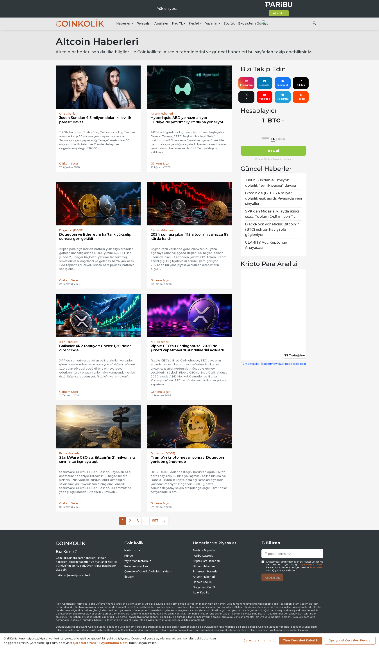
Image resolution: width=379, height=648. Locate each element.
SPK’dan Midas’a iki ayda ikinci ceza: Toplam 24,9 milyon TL (272, 214)
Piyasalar (144, 23)
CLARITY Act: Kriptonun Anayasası (266, 245)
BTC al (273, 151)
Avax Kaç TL (201, 592)
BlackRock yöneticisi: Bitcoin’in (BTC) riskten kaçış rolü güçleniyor (272, 229)
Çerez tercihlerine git (260, 640)
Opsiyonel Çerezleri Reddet (350, 640)
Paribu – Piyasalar (204, 550)
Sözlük (229, 23)
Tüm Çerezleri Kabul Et (300, 640)
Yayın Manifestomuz (137, 561)
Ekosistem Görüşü (253, 23)
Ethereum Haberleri (206, 571)
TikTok (301, 85)
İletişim (129, 576)
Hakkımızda (132, 550)
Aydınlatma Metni (311, 564)
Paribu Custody (203, 555)
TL (273, 139)
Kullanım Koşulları (136, 566)
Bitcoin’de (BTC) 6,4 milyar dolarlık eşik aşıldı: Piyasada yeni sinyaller (273, 198)
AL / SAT (278, 13)
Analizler (161, 23)
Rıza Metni (316, 567)
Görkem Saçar (68, 163)
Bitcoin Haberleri (204, 566)
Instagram (246, 85)
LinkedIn (264, 85)
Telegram (283, 98)
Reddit (301, 98)
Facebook (282, 85)
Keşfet (194, 23)
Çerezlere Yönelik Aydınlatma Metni (148, 571)
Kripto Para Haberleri (206, 561)
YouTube (264, 98)
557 (155, 521)
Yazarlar (211, 23)
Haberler (123, 23)
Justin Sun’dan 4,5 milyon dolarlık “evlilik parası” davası (270, 183)
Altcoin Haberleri (204, 576)
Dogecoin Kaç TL (204, 587)
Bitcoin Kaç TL (202, 582)
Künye (128, 555)
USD (281, 139)
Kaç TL (177, 23)
